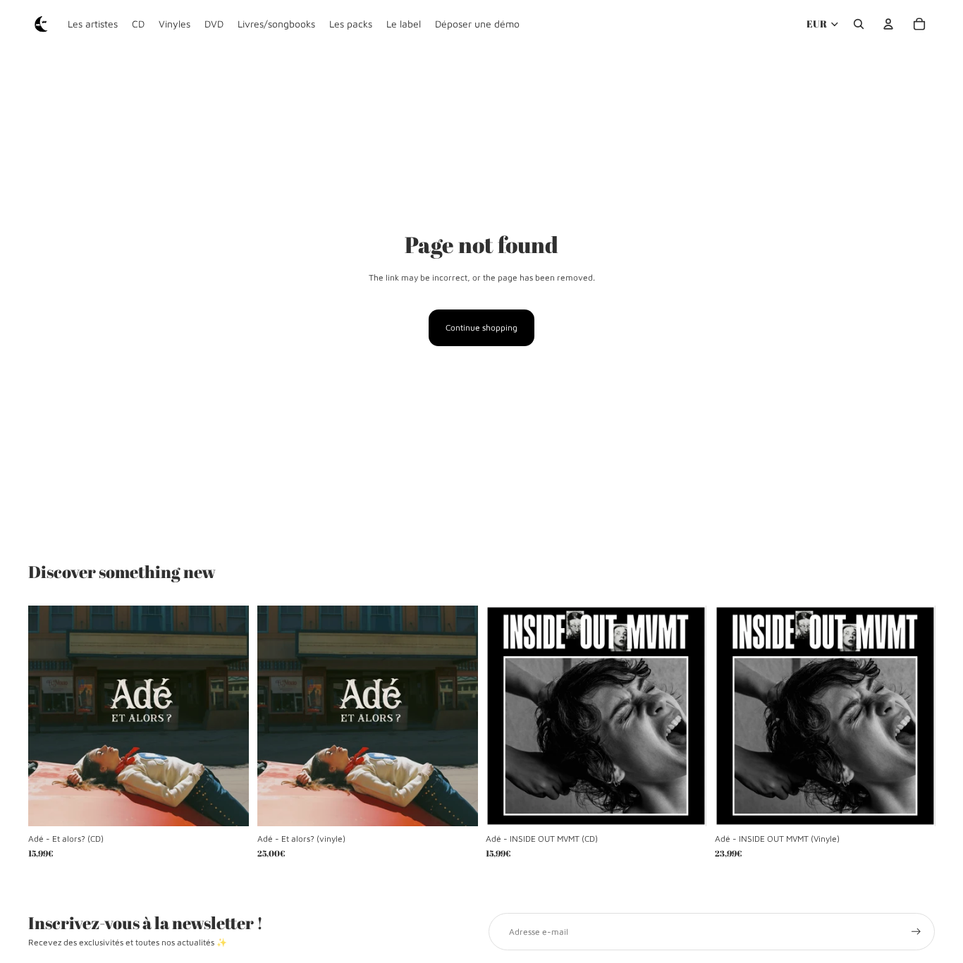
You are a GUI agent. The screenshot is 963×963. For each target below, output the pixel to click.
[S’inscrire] (916, 931)
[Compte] (888, 23)
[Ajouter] (227, 804)
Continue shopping (481, 327)
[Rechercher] (858, 23)
